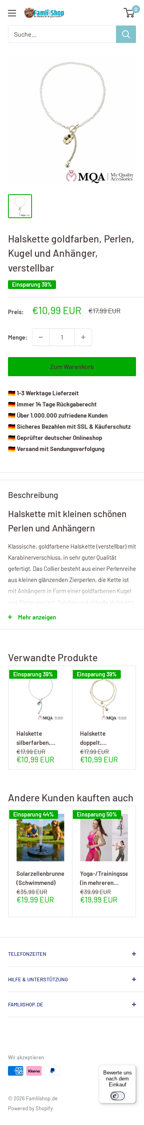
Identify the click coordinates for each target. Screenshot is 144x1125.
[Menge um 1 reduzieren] (40, 337)
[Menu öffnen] (12, 13)
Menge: (17, 337)
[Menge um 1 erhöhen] (83, 337)
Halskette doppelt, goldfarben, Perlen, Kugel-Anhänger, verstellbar (98, 738)
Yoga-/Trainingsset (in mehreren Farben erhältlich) (104, 878)
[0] (129, 13)
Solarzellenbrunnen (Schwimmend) (40, 878)
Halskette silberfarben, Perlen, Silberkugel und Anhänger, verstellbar (36, 738)
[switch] (117, 1096)
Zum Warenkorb (72, 366)
